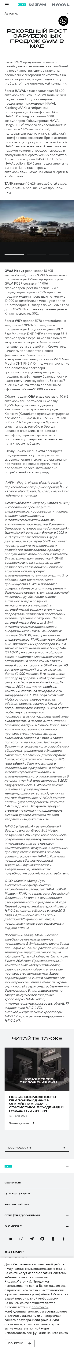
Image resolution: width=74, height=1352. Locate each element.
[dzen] (63, 1239)
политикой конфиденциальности (26, 1309)
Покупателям (17, 1194)
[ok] (53, 1239)
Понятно (15, 1343)
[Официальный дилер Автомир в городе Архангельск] (49, 4)
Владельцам (17, 1205)
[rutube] (21, 1239)
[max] (42, 1239)
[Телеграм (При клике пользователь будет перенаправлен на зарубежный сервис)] (31, 1239)
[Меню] (7, 4)
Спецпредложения (22, 1215)
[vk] (10, 1239)
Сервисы (13, 1183)
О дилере (13, 1226)
